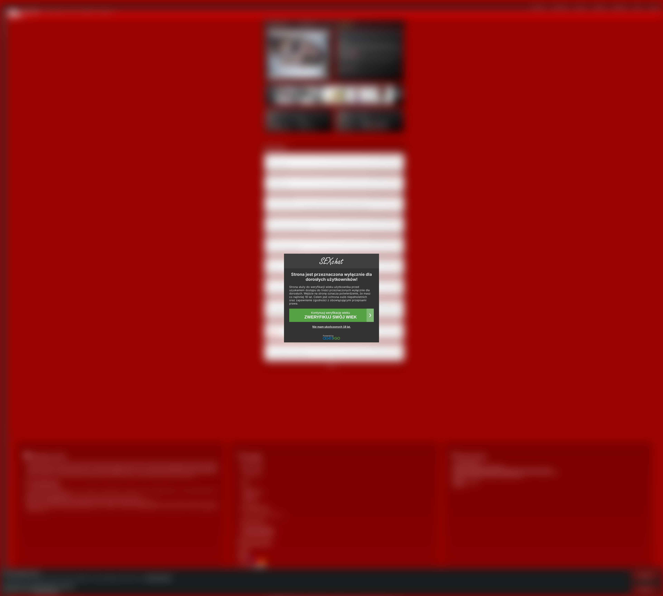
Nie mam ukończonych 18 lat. (331, 326)
